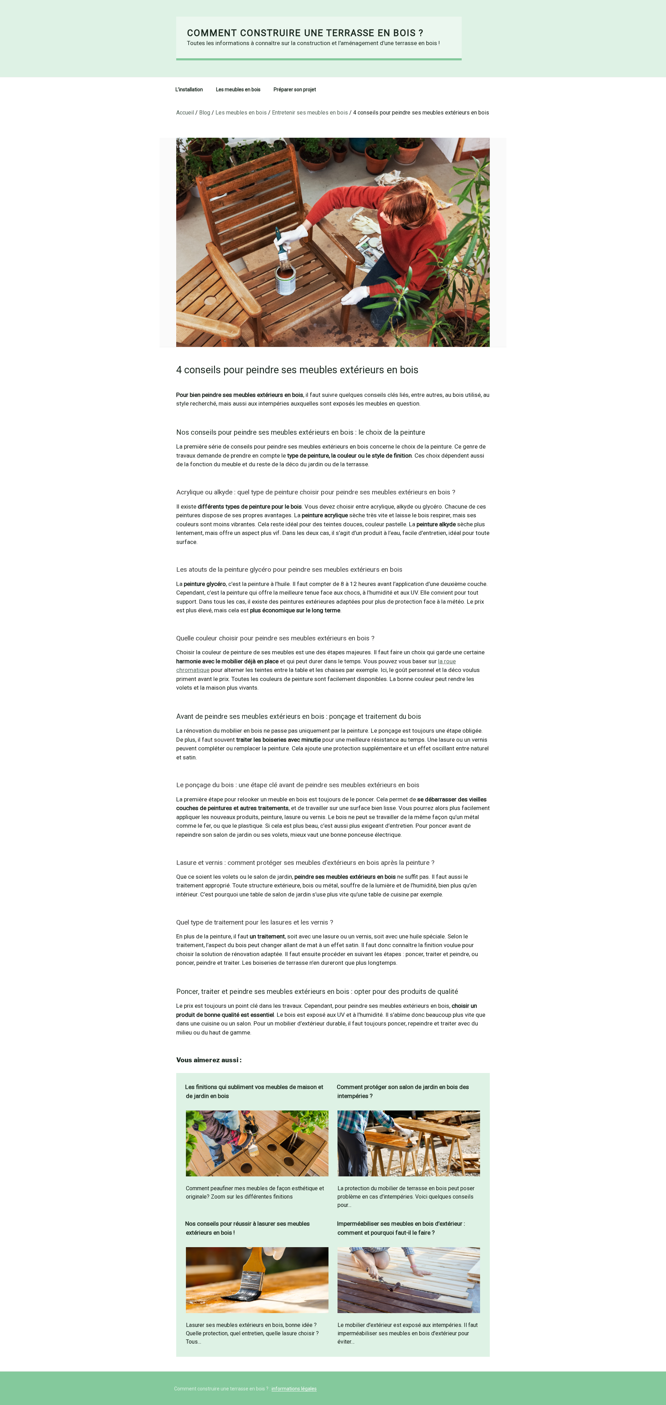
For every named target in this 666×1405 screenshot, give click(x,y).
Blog (204, 112)
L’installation (189, 89)
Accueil (185, 112)
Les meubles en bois (238, 89)
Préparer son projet (295, 89)
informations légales (294, 1388)
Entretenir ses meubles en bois (310, 112)
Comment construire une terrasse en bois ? (305, 33)
